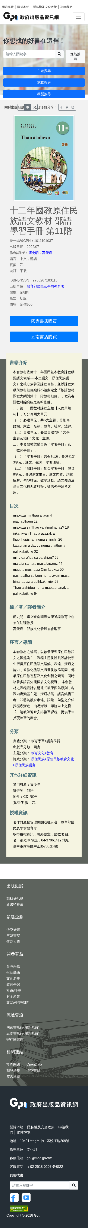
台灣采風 (13, 966)
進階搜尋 (75, 56)
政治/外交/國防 (17, 1002)
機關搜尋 (44, 94)
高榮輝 (47, 253)
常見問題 (13, 1064)
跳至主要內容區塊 (12, 2)
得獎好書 (13, 929)
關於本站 (23, 7)
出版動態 (14, 886)
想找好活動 (14, 898)
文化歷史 (13, 978)
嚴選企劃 (14, 917)
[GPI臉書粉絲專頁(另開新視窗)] (15, 1197)
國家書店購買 (44, 321)
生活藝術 (13, 972)
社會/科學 (13, 990)
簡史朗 (33, 253)
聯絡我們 (66, 7)
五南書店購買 (44, 336)
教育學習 (13, 984)
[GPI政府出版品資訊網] (31, 16)
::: (11, 1095)
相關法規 (13, 1070)
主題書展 (13, 935)
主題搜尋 (44, 71)
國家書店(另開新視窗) (22, 1027)
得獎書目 (33, 1070)
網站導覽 (8, 7)
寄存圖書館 (14, 1039)
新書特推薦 (14, 904)
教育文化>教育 (42, 753)
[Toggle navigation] (79, 16)
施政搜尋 (44, 82)
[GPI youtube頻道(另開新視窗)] (27, 1197)
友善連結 (13, 1076)
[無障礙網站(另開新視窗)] (19, 1208)
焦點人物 (13, 941)
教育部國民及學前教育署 (45, 286)
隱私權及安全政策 (45, 7)
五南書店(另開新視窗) (22, 1033)
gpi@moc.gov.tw (39, 1158)
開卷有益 (14, 953)
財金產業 (13, 996)
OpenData (34, 1064)
